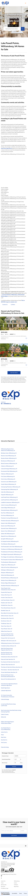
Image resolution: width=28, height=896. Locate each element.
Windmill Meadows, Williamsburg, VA (9, 577)
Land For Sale (4, 705)
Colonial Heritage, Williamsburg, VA (9, 468)
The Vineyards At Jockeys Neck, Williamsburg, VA (12, 559)
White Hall (3, 717)
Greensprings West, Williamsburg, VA (9, 489)
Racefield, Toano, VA (5, 610)
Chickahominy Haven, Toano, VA (8, 589)
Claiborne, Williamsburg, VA (7, 466)
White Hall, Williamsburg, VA (7, 575)
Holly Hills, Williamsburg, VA (7, 492)
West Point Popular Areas (7, 648)
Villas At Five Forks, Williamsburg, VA (9, 567)
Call (2, 402)
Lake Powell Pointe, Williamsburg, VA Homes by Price (13, 214)
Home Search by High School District (9, 683)
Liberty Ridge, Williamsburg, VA (8, 507)
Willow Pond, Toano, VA (6, 631)
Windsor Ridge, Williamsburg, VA (8, 583)
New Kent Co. (4, 739)
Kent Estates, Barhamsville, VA (8, 676)
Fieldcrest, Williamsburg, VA (7, 473)
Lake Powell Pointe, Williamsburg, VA (9, 499)
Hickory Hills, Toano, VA (6, 594)
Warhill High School (5, 687)
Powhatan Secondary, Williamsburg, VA (10, 520)
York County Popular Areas (7, 633)
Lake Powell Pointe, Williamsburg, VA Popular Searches (13, 197)
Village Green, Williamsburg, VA (8, 564)
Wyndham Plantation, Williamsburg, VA (10, 585)
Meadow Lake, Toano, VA (6, 602)
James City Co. (4, 732)
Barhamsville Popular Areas (7, 675)
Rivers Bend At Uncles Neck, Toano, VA (9, 613)
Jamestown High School (6, 685)
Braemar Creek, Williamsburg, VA (8, 455)
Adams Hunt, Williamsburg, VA (8, 450)
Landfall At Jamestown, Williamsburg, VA (10, 502)
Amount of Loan (5, 755)
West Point (3, 737)
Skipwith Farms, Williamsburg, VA (8, 536)
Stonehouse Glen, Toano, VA (7, 618)
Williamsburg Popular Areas (7, 448)
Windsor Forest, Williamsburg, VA (8, 580)
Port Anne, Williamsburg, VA (7, 515)
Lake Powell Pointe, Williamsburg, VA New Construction (13, 212)
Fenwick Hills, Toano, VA (6, 592)
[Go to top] (1, 877)
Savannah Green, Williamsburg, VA (9, 528)
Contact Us (4, 304)
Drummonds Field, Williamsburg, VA (9, 471)
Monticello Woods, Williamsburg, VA (9, 510)
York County (4, 742)
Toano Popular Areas (5, 588)
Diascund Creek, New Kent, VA (8, 659)
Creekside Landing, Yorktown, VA (8, 645)
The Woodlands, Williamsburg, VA (8, 562)
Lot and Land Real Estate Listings (8, 704)
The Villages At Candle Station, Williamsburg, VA (12, 557)
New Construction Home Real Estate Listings (11, 710)
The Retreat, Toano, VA (6, 623)
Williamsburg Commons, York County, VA (10, 643)
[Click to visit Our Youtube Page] (6, 403)
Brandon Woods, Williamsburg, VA (9, 458)
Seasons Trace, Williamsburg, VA (8, 531)
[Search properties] (22, 29)
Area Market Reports (5, 728)
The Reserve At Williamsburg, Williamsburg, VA (11, 549)
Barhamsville (3, 884)
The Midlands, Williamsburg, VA (8, 544)
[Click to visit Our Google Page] (10, 403)
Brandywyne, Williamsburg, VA (8, 460)
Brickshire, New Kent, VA (6, 654)
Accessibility (14, 893)
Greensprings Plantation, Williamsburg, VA (10, 486)
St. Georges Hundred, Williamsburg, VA (9, 541)
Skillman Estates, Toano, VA (7, 615)
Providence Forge (4, 888)
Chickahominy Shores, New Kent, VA (9, 656)
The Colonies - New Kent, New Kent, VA (10, 669)
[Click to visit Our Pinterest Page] (9, 403)
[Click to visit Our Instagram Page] (3, 403)
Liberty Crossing (4, 714)
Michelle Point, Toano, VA (6, 605)
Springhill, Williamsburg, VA (7, 538)
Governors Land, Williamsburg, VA (8, 481)
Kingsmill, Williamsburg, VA (7, 494)
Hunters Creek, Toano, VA (7, 597)
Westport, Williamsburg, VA (7, 572)
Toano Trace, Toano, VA (6, 626)
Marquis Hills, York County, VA (8, 638)
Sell (16, 25)
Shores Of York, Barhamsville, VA (8, 679)
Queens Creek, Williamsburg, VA (8, 523)
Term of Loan (4, 762)
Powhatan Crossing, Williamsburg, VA (9, 518)
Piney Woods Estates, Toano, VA (8, 607)
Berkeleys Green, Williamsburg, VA (9, 453)
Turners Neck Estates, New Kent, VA (9, 672)
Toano (2, 734)
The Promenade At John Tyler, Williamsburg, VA (11, 546)
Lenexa (15, 882)
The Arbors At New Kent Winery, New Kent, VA (11, 667)
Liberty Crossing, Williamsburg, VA (9, 505)
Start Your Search (14, 372)
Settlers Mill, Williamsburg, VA (8, 533)
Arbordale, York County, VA (7, 635)
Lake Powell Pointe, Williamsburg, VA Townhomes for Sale (14, 206)
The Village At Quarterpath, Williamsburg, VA (11, 554)
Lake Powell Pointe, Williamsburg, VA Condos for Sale (13, 204)
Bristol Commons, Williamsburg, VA (9, 463)
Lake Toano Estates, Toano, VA (7, 600)
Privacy (25, 893)
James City (3, 881)
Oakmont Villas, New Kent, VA (8, 664)
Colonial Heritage (5, 699)
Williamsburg (16, 881)
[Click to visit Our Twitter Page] (4, 403)
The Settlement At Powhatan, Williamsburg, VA (11, 551)
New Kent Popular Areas (6, 652)
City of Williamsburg (5, 729)
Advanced (11, 25)
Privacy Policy (13, 874)
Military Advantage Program (7, 721)
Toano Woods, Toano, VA (6, 628)
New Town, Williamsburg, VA (7, 512)
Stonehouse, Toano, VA (6, 620)
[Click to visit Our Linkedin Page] (7, 403)
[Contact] (1, 875)
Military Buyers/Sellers (6, 723)
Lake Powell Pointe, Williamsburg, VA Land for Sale (12, 211)
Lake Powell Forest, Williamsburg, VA (9, 497)
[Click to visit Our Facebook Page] (1, 403)
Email (4, 402)
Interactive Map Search (6, 148)
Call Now (13, 304)
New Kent (3, 886)
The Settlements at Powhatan (7, 696)
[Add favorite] (26, 338)
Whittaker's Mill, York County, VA (8, 640)
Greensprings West (5, 711)
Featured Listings (5, 747)
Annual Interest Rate (6, 759)
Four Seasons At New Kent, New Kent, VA (10, 662)
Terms (20, 893)
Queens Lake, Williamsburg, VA (8, 525)
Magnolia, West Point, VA (7, 650)
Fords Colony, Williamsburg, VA (8, 479)
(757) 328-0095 (4, 867)
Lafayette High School (6, 690)
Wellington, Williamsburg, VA (7, 570)
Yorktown (16, 884)
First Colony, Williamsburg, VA (8, 476)
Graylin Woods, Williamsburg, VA (8, 484)
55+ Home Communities (6, 695)
